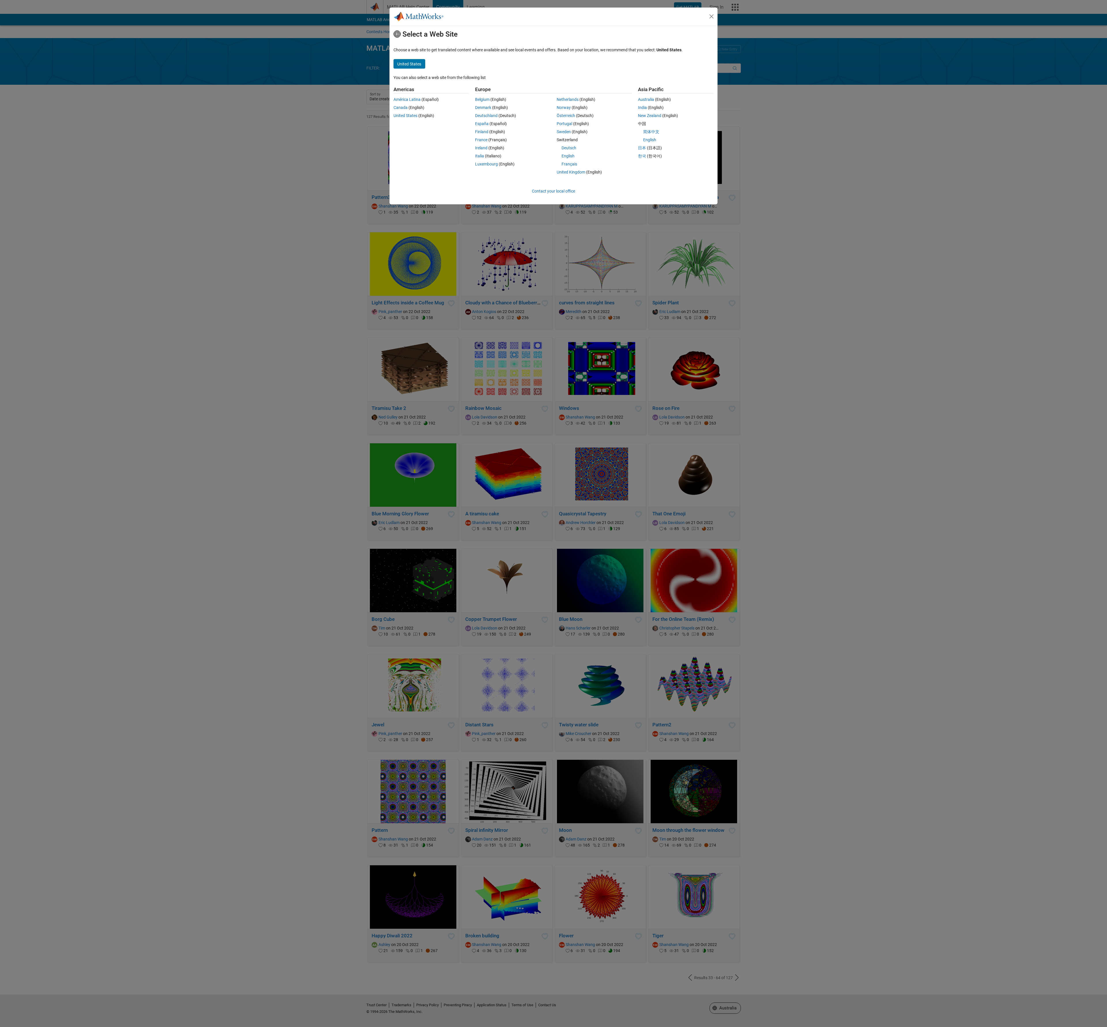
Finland (481, 131)
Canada (401, 107)
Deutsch (569, 148)
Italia (479, 156)
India (642, 107)
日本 (642, 148)
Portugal (564, 123)
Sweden (564, 131)
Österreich (566, 115)
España (482, 123)
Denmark (483, 107)
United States (405, 115)
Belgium (482, 99)
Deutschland (486, 115)
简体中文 (651, 131)
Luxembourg (486, 164)
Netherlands (568, 99)
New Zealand (649, 115)
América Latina (407, 99)
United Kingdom (571, 172)
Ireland (481, 148)
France (481, 139)
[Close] (711, 16)
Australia (646, 99)
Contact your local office (553, 191)
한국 (642, 156)
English (568, 156)
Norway (564, 107)
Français (569, 164)
